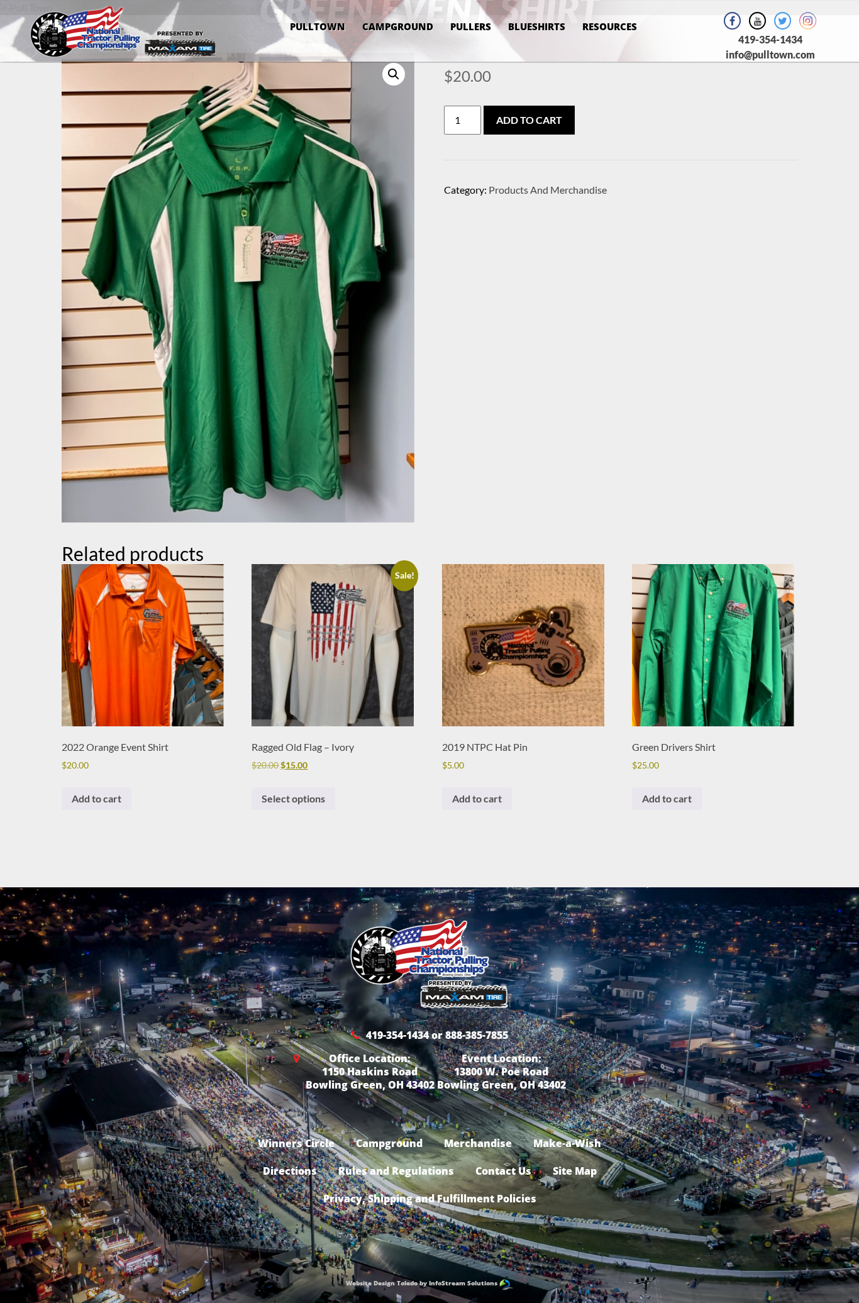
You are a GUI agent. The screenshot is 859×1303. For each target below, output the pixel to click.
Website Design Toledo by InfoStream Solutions (422, 1282)
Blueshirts (536, 26)
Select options (293, 798)
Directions (290, 1171)
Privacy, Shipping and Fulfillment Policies (429, 1199)
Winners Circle (296, 1143)
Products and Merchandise (548, 190)
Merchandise (478, 1143)
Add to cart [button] (96, 798)
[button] (393, 74)
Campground (397, 26)
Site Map (575, 1171)
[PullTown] (123, 49)
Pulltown (317, 26)
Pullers (470, 26)
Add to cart (529, 120)
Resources (609, 26)
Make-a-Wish (567, 1143)
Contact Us (503, 1171)
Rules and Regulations (396, 1171)
